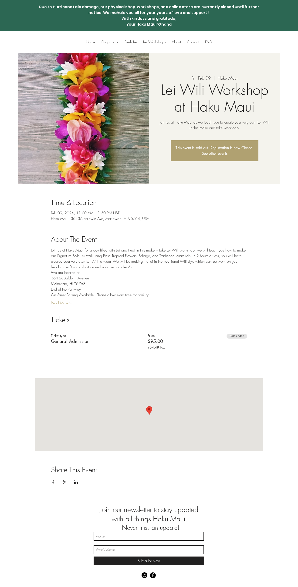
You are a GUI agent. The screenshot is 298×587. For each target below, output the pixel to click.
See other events (214, 153)
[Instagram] (144, 575)
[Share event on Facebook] (53, 482)
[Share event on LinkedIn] (76, 482)
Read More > (61, 302)
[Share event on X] (64, 482)
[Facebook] (153, 575)
